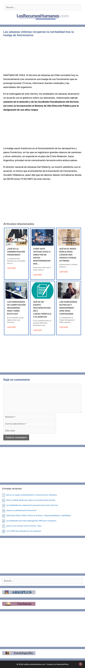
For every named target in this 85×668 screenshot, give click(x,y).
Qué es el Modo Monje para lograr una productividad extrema (67, 255)
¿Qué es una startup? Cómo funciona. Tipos (23, 526)
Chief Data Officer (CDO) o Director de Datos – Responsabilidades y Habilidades (38, 515)
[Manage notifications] (80, 664)
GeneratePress (62, 664)
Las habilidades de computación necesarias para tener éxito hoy (16, 308)
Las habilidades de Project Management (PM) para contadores (68, 308)
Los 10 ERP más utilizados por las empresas (23, 531)
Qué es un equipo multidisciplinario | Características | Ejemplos (31, 495)
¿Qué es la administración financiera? (16, 252)
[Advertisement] (42, 56)
